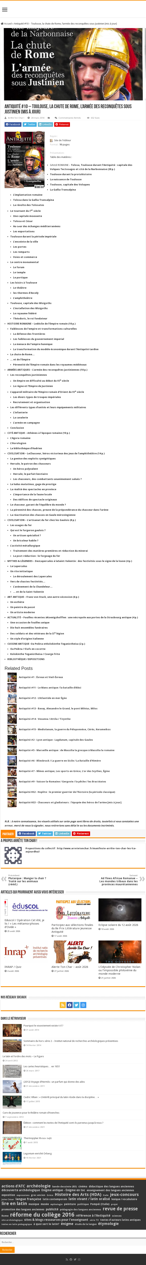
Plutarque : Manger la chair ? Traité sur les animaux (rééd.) (27, 880)
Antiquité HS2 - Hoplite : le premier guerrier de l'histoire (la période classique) (67, 792)
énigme (67, 1224)
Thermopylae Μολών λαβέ (38, 1138)
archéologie (39, 1186)
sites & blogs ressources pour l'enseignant (56, 1220)
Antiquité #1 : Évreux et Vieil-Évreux (41, 677)
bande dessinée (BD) (64, 1186)
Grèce (50, 1195)
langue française (28, 1199)
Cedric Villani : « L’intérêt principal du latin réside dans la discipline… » (61, 1097)
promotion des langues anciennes (23, 1209)
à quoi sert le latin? (46, 1224)
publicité (52, 1209)
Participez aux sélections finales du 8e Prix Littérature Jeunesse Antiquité (72, 928)
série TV (94, 1220)
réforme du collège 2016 (42, 1214)
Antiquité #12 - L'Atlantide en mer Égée (43, 698)
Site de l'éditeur (62, 140)
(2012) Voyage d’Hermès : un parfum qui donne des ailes (54, 1081)
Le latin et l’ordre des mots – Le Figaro (23, 1056)
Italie (106, 1195)
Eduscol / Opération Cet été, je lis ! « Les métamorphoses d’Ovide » (24, 923)
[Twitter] (76, 1005)
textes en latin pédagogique (17, 1224)
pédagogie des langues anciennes (80, 1209)
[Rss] (63, 1005)
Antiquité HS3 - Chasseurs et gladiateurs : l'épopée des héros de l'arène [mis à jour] (70, 802)
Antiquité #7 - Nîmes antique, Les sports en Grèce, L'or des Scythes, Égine (64, 771)
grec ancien (38, 1195)
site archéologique (12, 1220)
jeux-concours (124, 1194)
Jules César (8, 1199)
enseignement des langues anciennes (110, 1190)
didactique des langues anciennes (111, 1186)
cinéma (82, 1186)
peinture (70, 1204)
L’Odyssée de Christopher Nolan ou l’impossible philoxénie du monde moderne (119, 970)
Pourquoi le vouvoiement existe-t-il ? (43, 1025)
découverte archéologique (21, 1190)
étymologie (108, 1224)
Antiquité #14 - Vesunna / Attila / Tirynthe (45, 719)
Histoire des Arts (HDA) (78, 1194)
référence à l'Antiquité (93, 1215)
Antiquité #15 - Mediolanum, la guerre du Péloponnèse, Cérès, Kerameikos (65, 729)
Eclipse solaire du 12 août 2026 (118, 925)
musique (34, 1204)
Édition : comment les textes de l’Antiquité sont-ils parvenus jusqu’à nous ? (63, 1122)
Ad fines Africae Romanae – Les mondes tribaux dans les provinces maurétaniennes (118, 880)
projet (114, 1204)
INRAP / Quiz (13, 967)
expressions (23, 1195)
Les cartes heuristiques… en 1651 (42, 1066)
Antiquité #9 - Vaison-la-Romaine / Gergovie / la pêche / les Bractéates (62, 781)
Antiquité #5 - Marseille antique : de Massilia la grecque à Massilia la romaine (66, 750)
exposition (8, 1194)
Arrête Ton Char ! (16, 118)
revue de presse (120, 1208)
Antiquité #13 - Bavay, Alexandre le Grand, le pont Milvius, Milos (58, 708)
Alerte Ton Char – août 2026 (70, 967)
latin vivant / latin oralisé (89, 1199)
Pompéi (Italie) (100, 1204)
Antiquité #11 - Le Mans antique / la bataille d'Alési (50, 687)
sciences (116, 1216)
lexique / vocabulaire (124, 1199)
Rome (5, 1215)
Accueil (8, 23)
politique (83, 1204)
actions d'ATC (13, 1186)
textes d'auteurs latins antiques (120, 1220)
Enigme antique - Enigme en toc (63, 1190)
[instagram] (83, 1005)
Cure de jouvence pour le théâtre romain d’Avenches (31, 1112)
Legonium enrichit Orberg (38, 1153)
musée (45, 1204)
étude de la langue (86, 1224)
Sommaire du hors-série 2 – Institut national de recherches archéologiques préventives (71, 1041)
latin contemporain (55, 1199)
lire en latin (14, 1203)
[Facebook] (70, 1005)
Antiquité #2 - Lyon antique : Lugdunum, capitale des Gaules (56, 739)
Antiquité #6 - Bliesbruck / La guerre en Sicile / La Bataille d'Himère (60, 760)
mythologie (56, 1204)
